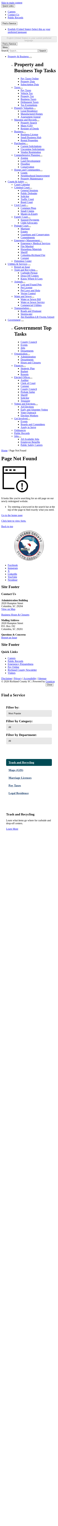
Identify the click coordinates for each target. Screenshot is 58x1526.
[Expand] (30, 57)
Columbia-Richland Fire (33, 255)
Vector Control (28, 293)
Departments (27, 359)
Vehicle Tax (27, 93)
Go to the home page (12, 515)
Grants (24, 172)
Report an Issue (22, 267)
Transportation (21, 308)
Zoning (24, 158)
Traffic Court (27, 199)
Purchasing (19, 143)
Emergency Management (27, 240)
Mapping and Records (25, 119)
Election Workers (29, 415)
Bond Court (27, 202)
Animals (18, 281)
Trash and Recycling (24, 269)
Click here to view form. (13, 520)
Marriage (25, 228)
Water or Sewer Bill (31, 299)
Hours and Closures (31, 362)
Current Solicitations (31, 146)
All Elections (27, 406)
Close (49, 684)
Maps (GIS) (27, 125)
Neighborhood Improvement (35, 175)
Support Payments (30, 219)
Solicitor (25, 196)
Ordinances (20, 430)
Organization (20, 353)
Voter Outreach (28, 412)
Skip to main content (11, 2)
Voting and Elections (24, 403)
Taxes (17, 87)
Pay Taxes (26, 90)
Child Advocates (29, 222)
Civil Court (20, 205)
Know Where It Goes (32, 278)
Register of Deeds (30, 128)
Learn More (12, 829)
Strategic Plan (28, 368)
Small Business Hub (31, 137)
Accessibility (29, 678)
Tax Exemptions (29, 105)
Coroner (25, 258)
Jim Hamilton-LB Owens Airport (37, 317)
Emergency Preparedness (20, 664)
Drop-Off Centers (30, 275)
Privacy (18, 678)
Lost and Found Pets (31, 284)
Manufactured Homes (32, 113)
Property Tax (27, 96)
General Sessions (29, 190)
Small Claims (27, 211)
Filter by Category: (19, 721)
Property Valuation (23, 108)
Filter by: (12, 707)
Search (4, 50)
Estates (24, 231)
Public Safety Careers (32, 445)
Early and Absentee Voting (34, 409)
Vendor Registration (31, 152)
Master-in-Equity (29, 214)
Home (4, 450)
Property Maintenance (32, 178)
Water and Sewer (23, 296)
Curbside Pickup (29, 272)
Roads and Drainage (31, 311)
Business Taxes (28, 99)
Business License (29, 134)
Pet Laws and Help (30, 290)
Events (24, 421)
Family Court (21, 217)
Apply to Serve (28, 427)
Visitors (11, 673)
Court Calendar (22, 184)
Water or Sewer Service (33, 302)
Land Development (30, 161)
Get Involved (21, 418)
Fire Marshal (27, 246)
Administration (28, 356)
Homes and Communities (27, 169)
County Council (29, 389)
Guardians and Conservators (35, 234)
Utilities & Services (17, 264)
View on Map (8, 609)
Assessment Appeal (30, 116)
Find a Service (9, 23)
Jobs (16, 436)
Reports (25, 374)
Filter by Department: (21, 735)
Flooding (25, 164)
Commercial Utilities (31, 305)
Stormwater (26, 314)
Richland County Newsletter (22, 670)
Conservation (27, 166)
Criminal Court (21, 187)
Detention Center (23, 261)
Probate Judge (28, 392)
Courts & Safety (16, 181)
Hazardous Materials (31, 249)
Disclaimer (6, 678)
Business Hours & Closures (15, 614)
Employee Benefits (30, 442)
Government (14, 320)
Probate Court (21, 225)
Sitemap (42, 678)
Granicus (50, 681)
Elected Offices (22, 377)
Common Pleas (28, 208)
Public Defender (29, 193)
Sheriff (24, 252)
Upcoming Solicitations (32, 149)
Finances (18, 365)
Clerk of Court (28, 383)
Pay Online (13, 667)
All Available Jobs (30, 439)
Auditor (25, 380)
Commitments (28, 237)
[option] (32, 31)
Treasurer (25, 400)
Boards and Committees (33, 424)
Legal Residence (29, 111)
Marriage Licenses (20, 777)
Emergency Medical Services (35, 243)
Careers (11, 658)
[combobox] (29, 39)
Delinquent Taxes (30, 102)
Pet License (26, 287)
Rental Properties (29, 140)
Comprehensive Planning (27, 155)
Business (18, 131)
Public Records (22, 433)
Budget (24, 371)
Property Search (29, 122)
